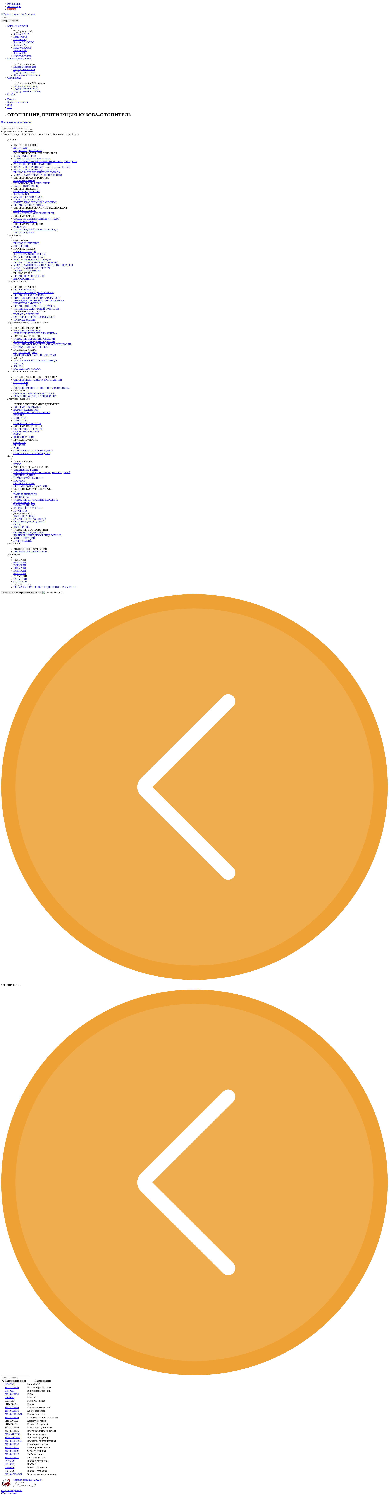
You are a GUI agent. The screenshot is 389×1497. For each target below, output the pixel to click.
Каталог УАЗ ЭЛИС (23, 42)
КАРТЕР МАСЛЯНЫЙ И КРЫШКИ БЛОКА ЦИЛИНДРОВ (45, 161)
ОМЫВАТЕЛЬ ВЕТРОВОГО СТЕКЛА (33, 393)
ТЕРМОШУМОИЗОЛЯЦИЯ (28, 478)
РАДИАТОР (19, 227)
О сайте (11, 94)
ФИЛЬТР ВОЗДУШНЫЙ (26, 191)
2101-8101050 (12, 1444)
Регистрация (13, 3)
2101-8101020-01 (13, 1414)
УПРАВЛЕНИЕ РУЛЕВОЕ (27, 330)
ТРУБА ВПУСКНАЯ (24, 210)
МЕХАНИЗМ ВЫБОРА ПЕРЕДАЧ (31, 268)
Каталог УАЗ (20, 45)
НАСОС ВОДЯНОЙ (24, 232)
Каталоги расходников (19, 58)
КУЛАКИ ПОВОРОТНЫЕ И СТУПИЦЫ (35, 360)
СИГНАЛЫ (19, 442)
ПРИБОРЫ (19, 445)
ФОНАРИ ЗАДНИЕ (23, 437)
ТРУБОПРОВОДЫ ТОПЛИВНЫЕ (31, 183)
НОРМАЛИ (19, 562)
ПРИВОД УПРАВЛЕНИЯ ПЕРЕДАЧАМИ (35, 262)
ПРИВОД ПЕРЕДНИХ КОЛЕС (29, 276)
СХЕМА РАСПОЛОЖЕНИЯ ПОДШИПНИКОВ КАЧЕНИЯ (44, 587)
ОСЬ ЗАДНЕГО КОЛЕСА (27, 369)
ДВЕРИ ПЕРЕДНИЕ (24, 516)
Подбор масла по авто (24, 66)
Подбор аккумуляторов (25, 86)
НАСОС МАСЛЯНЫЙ (25, 221)
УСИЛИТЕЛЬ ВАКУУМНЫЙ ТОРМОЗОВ (36, 308)
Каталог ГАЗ (19, 39)
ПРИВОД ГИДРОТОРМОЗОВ (29, 295)
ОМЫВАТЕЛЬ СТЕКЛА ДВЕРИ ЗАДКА (35, 396)
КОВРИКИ (19, 480)
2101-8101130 (12, 1387)
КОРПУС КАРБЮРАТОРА (27, 199)
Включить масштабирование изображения (21, 592)
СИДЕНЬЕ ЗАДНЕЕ (24, 475)
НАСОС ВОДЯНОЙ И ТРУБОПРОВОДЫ (35, 229)
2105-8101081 (12, 1447)
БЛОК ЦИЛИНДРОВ (24, 156)
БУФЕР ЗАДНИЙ (22, 540)
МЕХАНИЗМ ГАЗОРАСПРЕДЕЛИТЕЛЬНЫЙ (37, 175)
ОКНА (17, 524)
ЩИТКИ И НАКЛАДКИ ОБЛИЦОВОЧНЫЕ (37, 535)
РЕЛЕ (16, 448)
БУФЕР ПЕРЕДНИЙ (24, 538)
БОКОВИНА (20, 510)
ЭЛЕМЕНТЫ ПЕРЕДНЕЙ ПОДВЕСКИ (34, 338)
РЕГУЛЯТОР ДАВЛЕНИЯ (27, 303)
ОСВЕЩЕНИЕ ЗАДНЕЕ (26, 431)
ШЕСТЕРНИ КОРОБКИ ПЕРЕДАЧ (32, 259)
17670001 (9, 1391)
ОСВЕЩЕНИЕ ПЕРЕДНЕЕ (28, 429)
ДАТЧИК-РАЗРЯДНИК (25, 409)
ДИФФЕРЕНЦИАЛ (23, 278)
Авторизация (14, 6)
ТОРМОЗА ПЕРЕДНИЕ (26, 314)
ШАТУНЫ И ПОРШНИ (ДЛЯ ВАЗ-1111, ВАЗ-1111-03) (41, 167)
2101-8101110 (12, 1451)
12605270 (9, 1467)
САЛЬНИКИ (20, 579)
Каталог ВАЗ (20, 36)
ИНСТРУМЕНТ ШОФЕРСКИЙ (30, 551)
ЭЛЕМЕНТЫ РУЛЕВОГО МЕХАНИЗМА (35, 333)
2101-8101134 (12, 1394)
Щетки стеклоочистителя (26, 75)
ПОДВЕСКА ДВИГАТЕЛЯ (27, 150)
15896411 (9, 1397)
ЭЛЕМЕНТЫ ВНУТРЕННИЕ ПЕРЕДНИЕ (35, 499)
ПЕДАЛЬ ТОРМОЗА (24, 289)
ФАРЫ (17, 434)
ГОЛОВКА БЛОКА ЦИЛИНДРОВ (31, 158)
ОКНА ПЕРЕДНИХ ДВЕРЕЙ (29, 521)
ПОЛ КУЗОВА (21, 497)
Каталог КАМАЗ (22, 47)
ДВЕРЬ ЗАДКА (21, 527)
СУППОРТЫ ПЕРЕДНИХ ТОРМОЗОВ (34, 317)
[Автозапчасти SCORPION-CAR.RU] (18, 14)
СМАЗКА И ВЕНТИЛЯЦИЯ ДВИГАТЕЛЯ (36, 218)
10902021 (9, 1384)
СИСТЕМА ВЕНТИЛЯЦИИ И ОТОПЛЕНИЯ (37, 379)
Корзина (11, 9)
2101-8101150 (12, 1417)
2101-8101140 (12, 1407)
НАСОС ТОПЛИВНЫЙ (26, 186)
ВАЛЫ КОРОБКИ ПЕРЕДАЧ (28, 257)
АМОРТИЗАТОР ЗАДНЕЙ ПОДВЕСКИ (34, 355)
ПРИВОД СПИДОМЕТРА (27, 270)
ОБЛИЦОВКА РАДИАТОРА (28, 532)
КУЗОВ (17, 464)
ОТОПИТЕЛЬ (20, 382)
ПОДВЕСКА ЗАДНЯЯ (25, 352)
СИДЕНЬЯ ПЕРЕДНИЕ (25, 469)
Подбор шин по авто (24, 69)
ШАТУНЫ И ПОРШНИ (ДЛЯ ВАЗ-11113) (35, 169)
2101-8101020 (12, 1411)
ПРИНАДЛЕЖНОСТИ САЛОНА (31, 486)
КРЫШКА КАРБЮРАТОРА (28, 197)
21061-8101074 (12, 1437)
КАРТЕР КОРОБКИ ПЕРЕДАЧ (29, 254)
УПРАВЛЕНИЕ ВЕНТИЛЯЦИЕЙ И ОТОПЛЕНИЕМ (41, 388)
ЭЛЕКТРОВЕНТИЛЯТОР (27, 423)
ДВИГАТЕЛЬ (20, 147)
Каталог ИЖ (19, 53)
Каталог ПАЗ (20, 50)
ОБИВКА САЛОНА (24, 483)
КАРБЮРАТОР (21, 194)
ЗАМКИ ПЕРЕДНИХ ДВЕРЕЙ (29, 519)
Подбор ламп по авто (24, 72)
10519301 (9, 1464)
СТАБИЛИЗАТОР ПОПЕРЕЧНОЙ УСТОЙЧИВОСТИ (42, 344)
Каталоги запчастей (17, 26)
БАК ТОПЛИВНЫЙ (24, 180)
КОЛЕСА (18, 363)
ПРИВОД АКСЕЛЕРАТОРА (28, 205)
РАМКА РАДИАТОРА (25, 505)
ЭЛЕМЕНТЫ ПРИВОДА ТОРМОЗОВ (33, 292)
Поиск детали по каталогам (16, 122)
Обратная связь (9, 1493)
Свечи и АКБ (14, 77)
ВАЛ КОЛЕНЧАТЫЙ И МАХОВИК (32, 164)
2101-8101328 (12, 1454)
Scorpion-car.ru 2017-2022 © (27, 1480)
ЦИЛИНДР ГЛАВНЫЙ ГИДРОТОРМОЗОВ (36, 298)
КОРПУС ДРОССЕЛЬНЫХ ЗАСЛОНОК (35, 202)
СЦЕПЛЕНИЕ (21, 246)
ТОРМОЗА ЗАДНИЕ (24, 319)
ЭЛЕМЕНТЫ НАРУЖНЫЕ (27, 508)
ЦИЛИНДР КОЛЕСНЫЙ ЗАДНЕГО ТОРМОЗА (38, 300)
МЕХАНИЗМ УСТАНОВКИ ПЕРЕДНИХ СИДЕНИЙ (41, 472)
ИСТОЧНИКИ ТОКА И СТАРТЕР (31, 412)
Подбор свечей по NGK (25, 88)
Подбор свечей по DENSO (27, 91)
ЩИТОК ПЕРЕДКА (24, 502)
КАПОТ (17, 491)
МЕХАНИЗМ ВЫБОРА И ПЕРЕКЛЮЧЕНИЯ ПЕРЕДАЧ (43, 265)
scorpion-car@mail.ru (11, 1490)
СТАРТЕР (18, 415)
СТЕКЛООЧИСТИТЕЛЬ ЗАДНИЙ (31, 453)
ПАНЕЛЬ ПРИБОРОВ (25, 494)
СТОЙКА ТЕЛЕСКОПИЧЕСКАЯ (31, 347)
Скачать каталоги (22, 56)
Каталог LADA (21, 34)
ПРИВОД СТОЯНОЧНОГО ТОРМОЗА (34, 306)
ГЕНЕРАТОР (20, 418)
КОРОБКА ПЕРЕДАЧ (24, 251)
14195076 (9, 1461)
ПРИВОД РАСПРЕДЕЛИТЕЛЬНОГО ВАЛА (36, 172)
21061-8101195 (12, 1434)
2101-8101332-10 (13, 1441)
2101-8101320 (12, 1457)
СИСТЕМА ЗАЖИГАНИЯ (27, 407)
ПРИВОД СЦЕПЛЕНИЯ (26, 243)
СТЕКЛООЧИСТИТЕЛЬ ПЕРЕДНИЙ (33, 450)
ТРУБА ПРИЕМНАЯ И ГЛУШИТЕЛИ (33, 213)
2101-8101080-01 (13, 1474)
